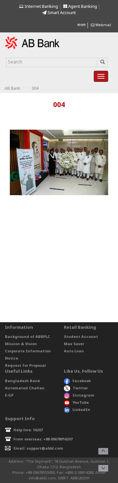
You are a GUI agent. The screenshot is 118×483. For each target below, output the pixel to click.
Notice (11, 358)
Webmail (102, 25)
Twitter (80, 388)
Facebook (81, 381)
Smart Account (61, 13)
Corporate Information (28, 351)
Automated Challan (25, 388)
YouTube (80, 402)
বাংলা (81, 25)
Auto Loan (74, 351)
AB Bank (12, 88)
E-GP (9, 395)
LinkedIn (81, 410)
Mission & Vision (21, 344)
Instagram (83, 395)
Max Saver (74, 344)
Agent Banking (82, 6)
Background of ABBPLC (27, 337)
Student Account (81, 337)
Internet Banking (41, 6)
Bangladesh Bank (22, 381)
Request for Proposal (25, 365)
